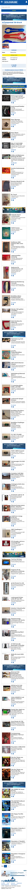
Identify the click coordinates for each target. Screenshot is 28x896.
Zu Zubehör (12, 77)
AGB (8, 883)
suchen (14, 10)
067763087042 (13, 57)
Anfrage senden (14, 55)
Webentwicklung (5, 884)
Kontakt (3, 883)
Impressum (19, 883)
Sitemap (13, 883)
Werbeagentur (14, 884)
